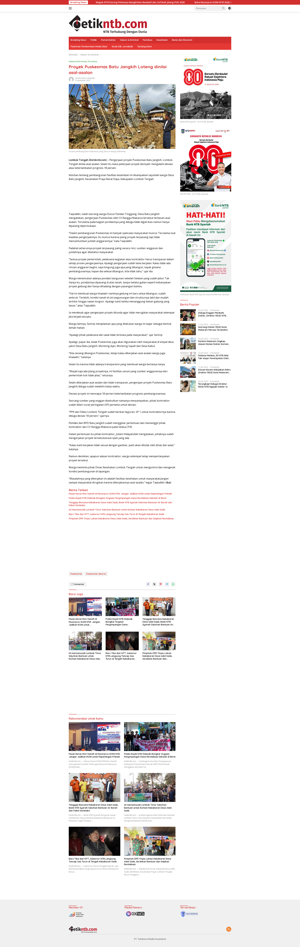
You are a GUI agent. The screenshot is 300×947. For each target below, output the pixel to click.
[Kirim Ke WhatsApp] (173, 584)
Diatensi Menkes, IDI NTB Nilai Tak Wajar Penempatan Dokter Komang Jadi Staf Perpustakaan (214, 357)
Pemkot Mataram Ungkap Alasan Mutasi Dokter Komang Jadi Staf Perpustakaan (214, 342)
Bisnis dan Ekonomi (182, 40)
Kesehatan (162, 40)
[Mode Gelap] (229, 8)
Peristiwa (147, 40)
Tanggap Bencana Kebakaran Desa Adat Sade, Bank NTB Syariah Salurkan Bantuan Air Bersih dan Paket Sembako (120, 504)
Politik (94, 40)
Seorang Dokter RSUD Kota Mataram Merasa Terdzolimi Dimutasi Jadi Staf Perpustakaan (213, 328)
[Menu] (71, 8)
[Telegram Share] (167, 584)
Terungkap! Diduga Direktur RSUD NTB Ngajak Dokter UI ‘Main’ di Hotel (212, 385)
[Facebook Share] (148, 584)
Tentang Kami (144, 46)
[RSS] (228, 929)
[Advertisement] (122, 546)
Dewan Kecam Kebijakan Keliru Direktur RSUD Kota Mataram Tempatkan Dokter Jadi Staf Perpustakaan (214, 371)
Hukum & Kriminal (129, 40)
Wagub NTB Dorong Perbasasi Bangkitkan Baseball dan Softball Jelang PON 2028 (93, 2)
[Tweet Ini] (154, 584)
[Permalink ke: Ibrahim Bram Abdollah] (71, 79)
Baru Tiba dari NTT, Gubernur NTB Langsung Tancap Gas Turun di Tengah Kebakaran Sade (116, 514)
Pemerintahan (108, 40)
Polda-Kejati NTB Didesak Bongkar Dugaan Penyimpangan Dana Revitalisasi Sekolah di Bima (117, 498)
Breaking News (78, 40)
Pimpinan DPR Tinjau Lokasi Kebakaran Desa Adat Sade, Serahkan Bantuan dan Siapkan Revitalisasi (121, 518)
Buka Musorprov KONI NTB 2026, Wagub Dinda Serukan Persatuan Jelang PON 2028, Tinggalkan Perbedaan (206, 2)
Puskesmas (76, 573)
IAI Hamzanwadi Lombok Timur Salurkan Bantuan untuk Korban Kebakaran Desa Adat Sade (117, 509)
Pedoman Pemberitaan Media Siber (89, 46)
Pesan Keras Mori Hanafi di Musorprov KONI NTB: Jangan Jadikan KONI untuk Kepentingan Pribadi (120, 493)
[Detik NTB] (108, 23)
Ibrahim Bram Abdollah (85, 78)
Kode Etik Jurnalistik (122, 46)
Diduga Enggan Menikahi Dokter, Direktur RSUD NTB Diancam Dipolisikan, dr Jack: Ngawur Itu (213, 314)
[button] (223, 8)
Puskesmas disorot (96, 573)
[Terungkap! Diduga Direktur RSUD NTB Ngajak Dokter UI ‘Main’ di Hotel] (188, 386)
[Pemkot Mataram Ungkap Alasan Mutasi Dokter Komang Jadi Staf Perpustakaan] (188, 343)
